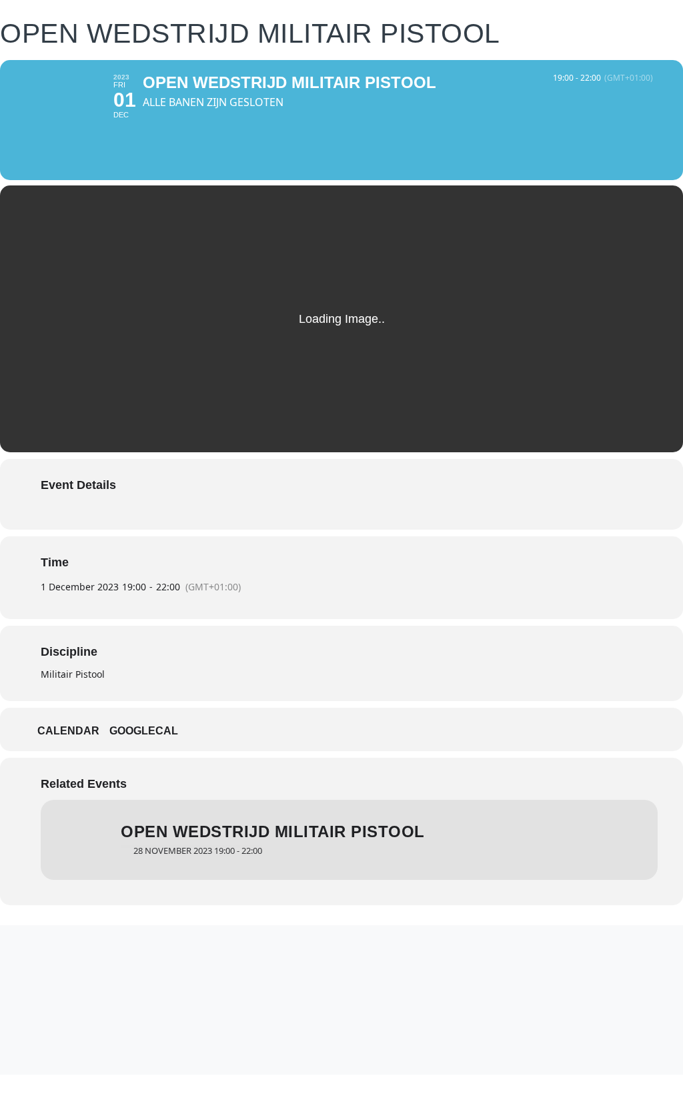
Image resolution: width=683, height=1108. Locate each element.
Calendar (68, 730)
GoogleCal (143, 730)
